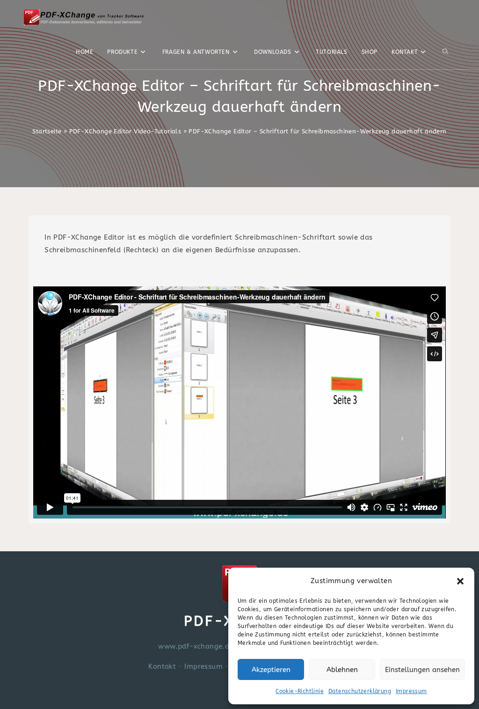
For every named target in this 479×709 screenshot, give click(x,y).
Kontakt (162, 666)
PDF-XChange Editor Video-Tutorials (125, 131)
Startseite (46, 131)
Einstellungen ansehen (422, 669)
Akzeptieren (271, 669)
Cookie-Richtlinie (300, 691)
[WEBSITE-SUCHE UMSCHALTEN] (445, 52)
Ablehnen (342, 669)
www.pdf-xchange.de (195, 646)
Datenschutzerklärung (359, 691)
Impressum (411, 691)
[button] (460, 581)
